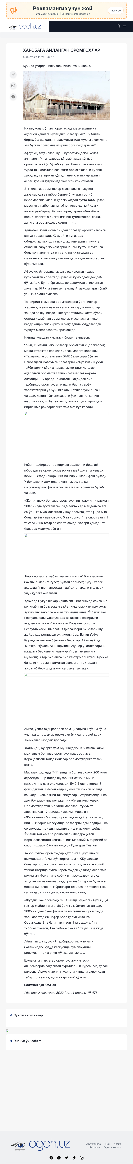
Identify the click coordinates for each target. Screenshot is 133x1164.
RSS (107, 1143)
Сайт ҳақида (93, 1143)
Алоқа (117, 1143)
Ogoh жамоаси (112, 1147)
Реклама (95, 1147)
